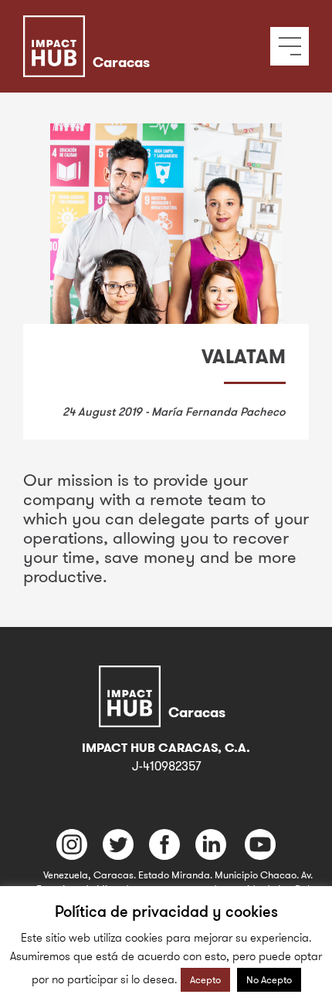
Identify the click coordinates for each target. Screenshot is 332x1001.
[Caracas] (137, 27)
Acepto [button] (205, 979)
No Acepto (269, 979)
